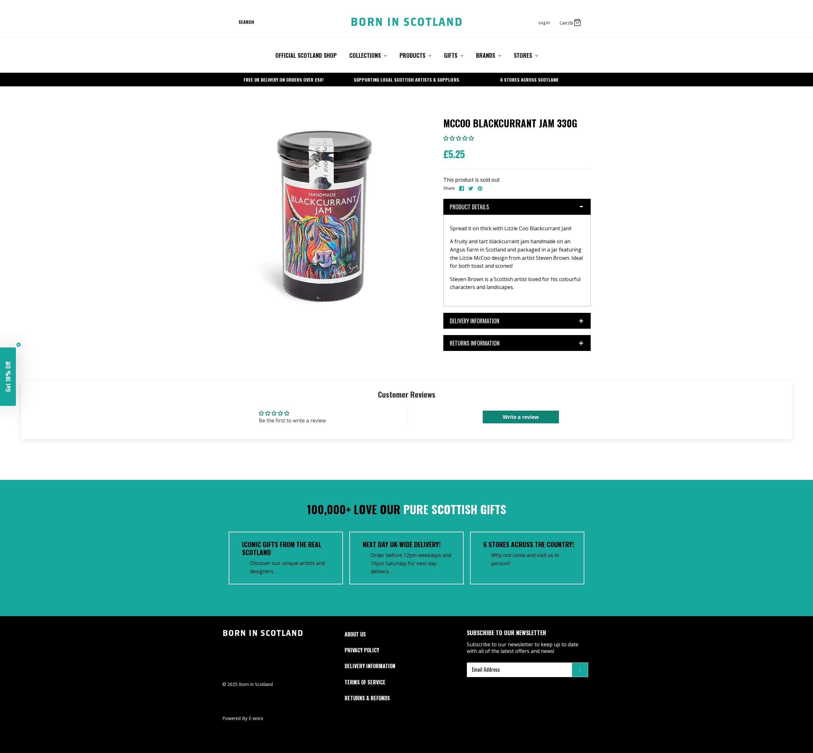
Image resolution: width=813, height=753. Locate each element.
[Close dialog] (479, 314)
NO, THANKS (406, 422)
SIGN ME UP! (406, 408)
